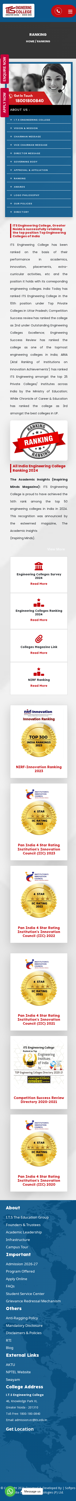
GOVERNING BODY (25, 161)
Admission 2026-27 (22, 1263)
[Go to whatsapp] (10, 1491)
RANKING (19, 178)
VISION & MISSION (25, 128)
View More (56, 549)
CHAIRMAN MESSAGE (26, 136)
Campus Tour (17, 1247)
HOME (30, 41)
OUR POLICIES (22, 203)
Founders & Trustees (23, 1224)
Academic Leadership (24, 1232)
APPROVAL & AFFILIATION (30, 170)
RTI (8, 1340)
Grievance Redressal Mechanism (33, 1301)
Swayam (13, 1379)
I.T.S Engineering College (31, 120)
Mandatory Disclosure (24, 1325)
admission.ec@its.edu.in (31, 1420)
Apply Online (16, 1278)
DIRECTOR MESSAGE (26, 153)
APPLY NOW (4, 103)
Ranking (43, 41)
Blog (9, 1347)
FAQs (10, 1286)
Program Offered (20, 1271)
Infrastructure (18, 1239)
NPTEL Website (18, 1372)
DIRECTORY (20, 212)
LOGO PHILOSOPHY (25, 195)
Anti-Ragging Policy (22, 1317)
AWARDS (18, 187)
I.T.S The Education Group (27, 1217)
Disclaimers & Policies (24, 1332)
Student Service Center (25, 1293)
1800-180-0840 (30, 1414)
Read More (38, 584)
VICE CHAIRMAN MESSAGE (30, 145)
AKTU (10, 1364)
